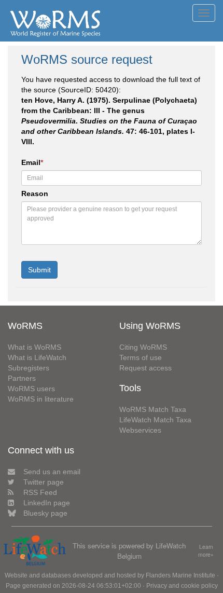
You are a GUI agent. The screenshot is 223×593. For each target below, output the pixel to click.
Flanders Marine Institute (180, 575)
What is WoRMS (34, 347)
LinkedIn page (46, 503)
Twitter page (43, 482)
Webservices (140, 430)
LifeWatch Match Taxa (155, 420)
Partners (22, 378)
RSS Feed (40, 492)
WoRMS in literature (41, 399)
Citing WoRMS (143, 347)
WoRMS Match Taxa (152, 409)
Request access (145, 368)
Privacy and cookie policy (182, 585)
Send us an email (51, 471)
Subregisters (28, 368)
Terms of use (140, 357)
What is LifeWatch (37, 357)
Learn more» (206, 550)
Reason (34, 193)
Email (32, 162)
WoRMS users (31, 388)
